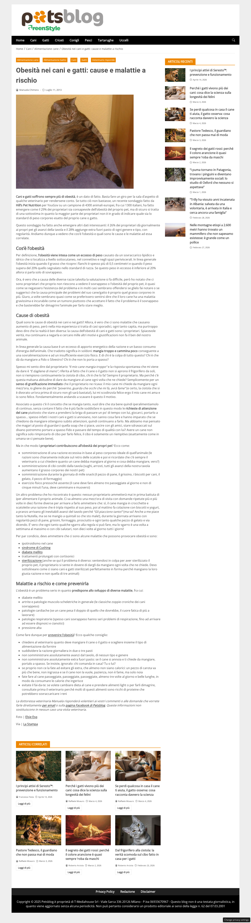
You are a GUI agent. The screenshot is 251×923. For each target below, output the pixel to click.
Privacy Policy (105, 892)
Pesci (88, 40)
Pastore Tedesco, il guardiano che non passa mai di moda (36, 852)
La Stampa (30, 724)
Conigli (74, 40)
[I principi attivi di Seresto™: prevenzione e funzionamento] (38, 766)
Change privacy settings (236, 919)
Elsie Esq (31, 717)
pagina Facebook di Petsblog (85, 705)
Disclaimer (148, 892)
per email (48, 705)
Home (20, 40)
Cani (33, 40)
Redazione (127, 892)
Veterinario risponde (103, 60)
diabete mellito (32, 552)
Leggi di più (24, 803)
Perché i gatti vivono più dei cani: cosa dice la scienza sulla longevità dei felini (86, 790)
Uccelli (123, 40)
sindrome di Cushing (36, 548)
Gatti (45, 40)
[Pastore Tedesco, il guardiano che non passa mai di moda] (38, 830)
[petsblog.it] (62, 20)
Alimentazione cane (27, 60)
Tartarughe (106, 40)
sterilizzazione (32, 561)
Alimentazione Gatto (55, 60)
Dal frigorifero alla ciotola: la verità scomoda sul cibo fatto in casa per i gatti (137, 854)
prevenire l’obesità (61, 635)
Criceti (59, 40)
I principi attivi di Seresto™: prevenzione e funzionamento (37, 788)
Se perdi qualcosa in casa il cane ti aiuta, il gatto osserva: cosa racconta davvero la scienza (137, 790)
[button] (233, 40)
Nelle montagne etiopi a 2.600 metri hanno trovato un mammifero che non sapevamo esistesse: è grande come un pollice (211, 233)
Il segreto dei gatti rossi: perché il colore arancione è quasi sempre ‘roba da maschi (87, 854)
